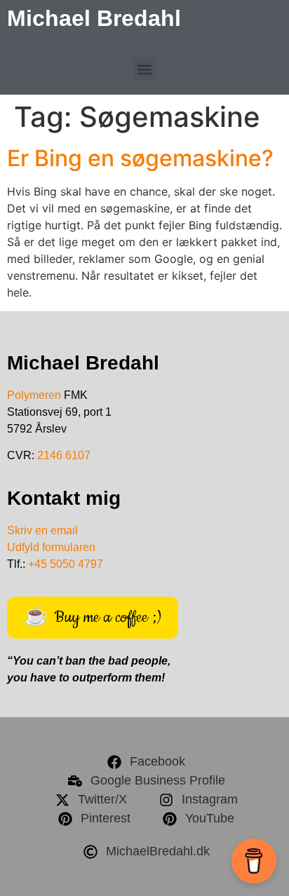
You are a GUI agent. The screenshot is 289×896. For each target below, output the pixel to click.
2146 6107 (63, 455)
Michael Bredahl (94, 18)
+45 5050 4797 (65, 564)
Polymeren (34, 395)
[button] (144, 69)
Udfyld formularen (51, 547)
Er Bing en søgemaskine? (140, 158)
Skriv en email (42, 530)
